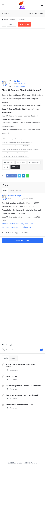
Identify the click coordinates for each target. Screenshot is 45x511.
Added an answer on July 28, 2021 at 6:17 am (21, 199)
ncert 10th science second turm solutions (15, 153)
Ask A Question (37, 13)
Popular (5, 358)
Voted (5, 190)
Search (6, 13)
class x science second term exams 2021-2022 (16, 146)
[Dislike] (10, 87)
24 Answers (13, 398)
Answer (15, 167)
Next (10, 24)
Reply (16, 233)
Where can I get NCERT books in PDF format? (23, 386)
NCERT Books (11, 376)
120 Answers (14, 370)
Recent (18, 190)
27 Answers (13, 389)
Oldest (11, 190)
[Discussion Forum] (22, 5)
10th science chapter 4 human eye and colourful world (19, 139)
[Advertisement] (22, 52)
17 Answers (13, 408)
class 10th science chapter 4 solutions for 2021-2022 (18, 142)
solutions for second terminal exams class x (15, 156)
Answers (13, 358)
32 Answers (13, 380)
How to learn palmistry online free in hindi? (22, 395)
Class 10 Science (20, 86)
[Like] (10, 80)
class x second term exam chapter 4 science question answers (21, 149)
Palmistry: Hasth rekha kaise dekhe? (20, 405)
